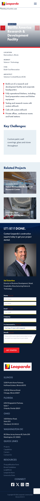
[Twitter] (17, 484)
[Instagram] (22, 484)
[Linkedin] (27, 484)
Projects (12, 24)
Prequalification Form (11, 465)
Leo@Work (8, 470)
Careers (6, 452)
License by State (9, 475)
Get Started (11, 350)
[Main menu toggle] (35, 4)
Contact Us (8, 455)
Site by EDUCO (20, 497)
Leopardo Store (9, 473)
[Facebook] (13, 484)
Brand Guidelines (10, 467)
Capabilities (8, 449)
